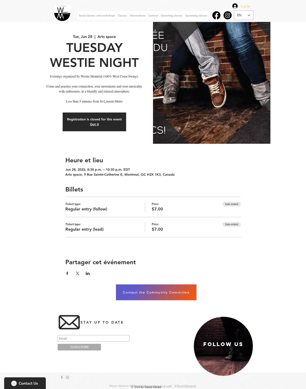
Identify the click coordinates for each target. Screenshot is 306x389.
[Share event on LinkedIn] (88, 273)
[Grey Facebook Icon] (62, 377)
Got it (94, 124)
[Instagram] (228, 15)
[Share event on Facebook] (67, 273)
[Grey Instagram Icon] (67, 377)
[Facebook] (216, 15)
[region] (223, 346)
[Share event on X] (78, 273)
